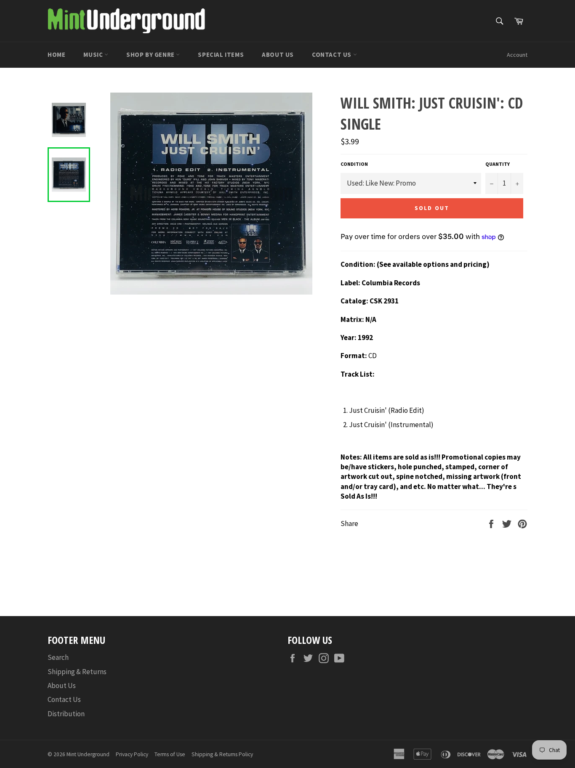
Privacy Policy (132, 754)
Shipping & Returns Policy (222, 754)
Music (93, 54)
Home (56, 54)
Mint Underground (88, 754)
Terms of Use (169, 754)
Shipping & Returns (77, 671)
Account (517, 54)
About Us (278, 54)
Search (58, 657)
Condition (354, 164)
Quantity (497, 164)
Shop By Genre (151, 54)
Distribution (66, 713)
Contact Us (332, 54)
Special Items (221, 54)
